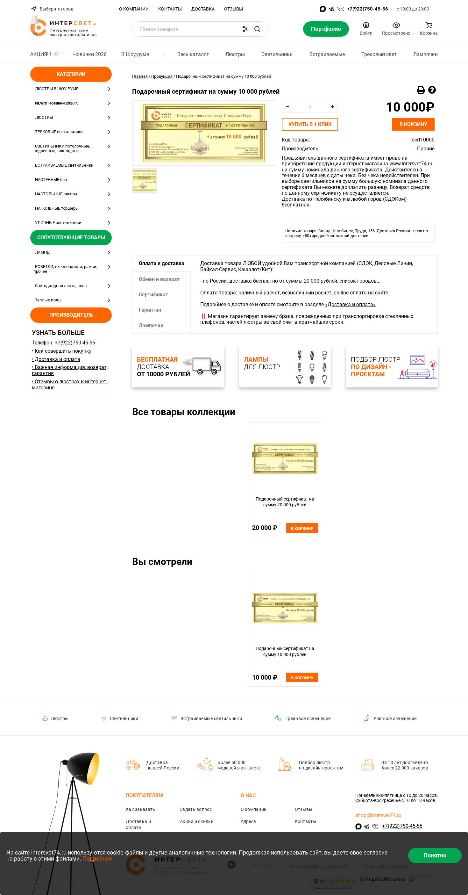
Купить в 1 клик (309, 124)
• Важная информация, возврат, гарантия (70, 370)
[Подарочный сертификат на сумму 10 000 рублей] (204, 133)
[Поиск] (257, 29)
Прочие (426, 149)
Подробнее (97, 858)
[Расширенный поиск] (245, 29)
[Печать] (421, 90)
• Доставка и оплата (56, 359)
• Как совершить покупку (62, 351)
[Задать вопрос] (432, 90)
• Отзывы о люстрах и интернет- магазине (70, 385)
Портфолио (326, 28)
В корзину (413, 124)
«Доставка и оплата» (350, 304)
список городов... (359, 281)
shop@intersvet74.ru (378, 815)
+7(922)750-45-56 (367, 9)
